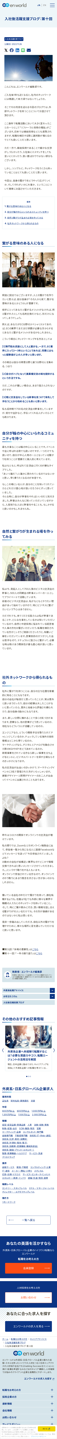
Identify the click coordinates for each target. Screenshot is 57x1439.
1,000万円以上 (39, 1111)
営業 (39, 1128)
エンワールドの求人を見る (28, 1326)
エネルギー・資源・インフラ (14, 1178)
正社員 (5, 1100)
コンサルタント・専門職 (33, 1132)
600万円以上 (8, 1111)
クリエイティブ (8, 1157)
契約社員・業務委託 (20, 1100)
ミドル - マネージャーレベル (41, 1188)
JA (38, 5)
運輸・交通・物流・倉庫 (38, 1178)
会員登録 (28, 1268)
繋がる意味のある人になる (19, 206)
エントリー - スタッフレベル (14, 1188)
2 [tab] (28, 1076)
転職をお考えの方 (11, 1390)
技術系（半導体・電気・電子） (15, 1142)
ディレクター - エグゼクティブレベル (18, 1192)
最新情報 (7, 1403)
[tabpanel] (28, 1048)
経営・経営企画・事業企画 (13, 1125)
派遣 (33, 1100)
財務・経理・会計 (9, 1128)
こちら (35, 949)
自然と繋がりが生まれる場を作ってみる (25, 217)
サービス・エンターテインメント (36, 1174)
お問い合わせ (28, 1297)
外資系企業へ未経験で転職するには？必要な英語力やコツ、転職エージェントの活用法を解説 (28, 1055)
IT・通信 (6, 1171)
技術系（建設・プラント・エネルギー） (18, 1150)
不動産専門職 (21, 1135)
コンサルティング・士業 (40, 1167)
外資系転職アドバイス (13, 990)
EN (44, 5)
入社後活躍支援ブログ (14, 39)
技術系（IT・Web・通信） (40, 1135)
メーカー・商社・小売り (22, 1171)
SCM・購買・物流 (26, 1128)
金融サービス (8, 1167)
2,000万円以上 (39, 1114)
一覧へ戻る (28, 1220)
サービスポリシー (11, 1424)
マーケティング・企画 (11, 1132)
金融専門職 (7, 1135)
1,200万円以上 (9, 1114)
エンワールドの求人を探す (38, 1378)
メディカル (38, 1171)
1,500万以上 (24, 1114)
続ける (45, 1428)
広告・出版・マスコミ (11, 1174)
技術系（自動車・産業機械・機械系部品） (20, 1146)
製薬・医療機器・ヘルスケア (14, 1153)
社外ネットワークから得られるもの (22, 223)
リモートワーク (8, 1202)
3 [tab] (30, 1076)
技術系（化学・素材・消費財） (15, 1139)
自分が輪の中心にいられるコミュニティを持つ (28, 212)
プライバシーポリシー (38, 1436)
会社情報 (7, 1410)
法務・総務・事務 (41, 1125)
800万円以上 (23, 1111)
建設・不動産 (22, 1167)
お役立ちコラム (10, 996)
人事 (30, 1125)
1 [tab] (27, 1076)
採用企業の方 (9, 1396)
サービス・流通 (35, 1153)
